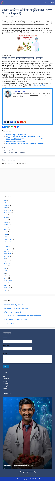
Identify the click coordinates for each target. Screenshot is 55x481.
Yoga (5, 290)
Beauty (6, 207)
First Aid (6, 234)
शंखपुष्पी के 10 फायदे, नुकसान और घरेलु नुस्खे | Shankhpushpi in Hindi (23, 136)
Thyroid (6, 275)
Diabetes (6, 222)
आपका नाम (5, 338)
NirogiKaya (6, 383)
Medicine (6, 256)
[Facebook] (5, 122)
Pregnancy (6, 261)
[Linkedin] (15, 122)
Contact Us (6, 378)
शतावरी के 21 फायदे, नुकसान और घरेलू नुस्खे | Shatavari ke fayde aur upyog (25, 138)
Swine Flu (6, 270)
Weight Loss (7, 287)
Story (5, 268)
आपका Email (6, 345)
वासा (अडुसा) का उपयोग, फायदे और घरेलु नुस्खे (16, 134)
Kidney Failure (7, 251)
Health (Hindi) (7, 239)
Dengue (6, 220)
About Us (5, 376)
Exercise (6, 229)
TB (4, 273)
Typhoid (6, 278)
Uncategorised (8, 280)
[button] (46, 2)
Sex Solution (7, 263)
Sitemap (5, 388)
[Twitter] (8, 122)
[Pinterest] (18, 122)
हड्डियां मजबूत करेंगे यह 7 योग (10, 150)
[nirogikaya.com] (2, 2)
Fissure (6, 237)
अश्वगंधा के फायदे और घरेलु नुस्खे (39, 85)
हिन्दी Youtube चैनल (34, 95)
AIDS (5, 200)
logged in (11, 163)
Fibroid (5, 232)
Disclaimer (6, 381)
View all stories (27, 473)
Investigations (7, 249)
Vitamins (6, 285)
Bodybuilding (7, 212)
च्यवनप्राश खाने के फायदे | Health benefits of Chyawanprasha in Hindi (25, 143)
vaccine (6, 283)
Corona (6, 217)
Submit (6, 367)
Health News (7, 241)
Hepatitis (6, 246)
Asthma (6, 203)
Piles (5, 258)
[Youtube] (21, 122)
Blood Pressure (8, 210)
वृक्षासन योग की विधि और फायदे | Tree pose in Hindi (16, 152)
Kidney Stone (7, 253)
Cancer (6, 215)
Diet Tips (6, 224)
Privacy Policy (6, 386)
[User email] (24, 122)
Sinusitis (6, 266)
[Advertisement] (27, 109)
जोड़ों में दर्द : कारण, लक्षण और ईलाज (13, 140)
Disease (6, 227)
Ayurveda (6, 148)
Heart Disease (7, 244)
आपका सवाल (6, 353)
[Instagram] (11, 122)
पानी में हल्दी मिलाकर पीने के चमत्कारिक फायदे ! (16, 141)
